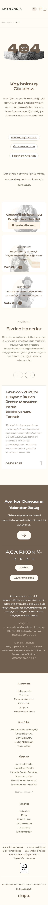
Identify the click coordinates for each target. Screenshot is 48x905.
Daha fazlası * (24, 792)
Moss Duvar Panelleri (24, 784)
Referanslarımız (24, 699)
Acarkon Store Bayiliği (24, 729)
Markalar (24, 703)
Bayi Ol (24, 707)
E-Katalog (24, 827)
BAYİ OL (9, 267)
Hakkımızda (24, 691)
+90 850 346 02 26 (24, 635)
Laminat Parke (24, 764)
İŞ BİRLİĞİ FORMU (25, 225)
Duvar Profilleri (24, 776)
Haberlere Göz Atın (24, 156)
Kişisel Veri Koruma (24, 858)
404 (17, 23)
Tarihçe (24, 695)
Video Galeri (24, 823)
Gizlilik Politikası (12, 851)
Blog (24, 815)
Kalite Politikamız (24, 711)
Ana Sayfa (7, 23)
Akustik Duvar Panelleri (24, 772)
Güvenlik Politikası (35, 851)
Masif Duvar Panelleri (24, 780)
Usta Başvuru (24, 733)
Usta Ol (9, 303)
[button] (30, 375)
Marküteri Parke (24, 768)
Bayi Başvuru (24, 737)
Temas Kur (24, 746)
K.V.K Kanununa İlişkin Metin (24, 854)
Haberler (24, 811)
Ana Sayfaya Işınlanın (24, 137)
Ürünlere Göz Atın (24, 146)
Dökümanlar (24, 831)
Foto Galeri (24, 819)
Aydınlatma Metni (13, 847)
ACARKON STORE (24, 578)
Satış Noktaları (24, 742)
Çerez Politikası (36, 847)
